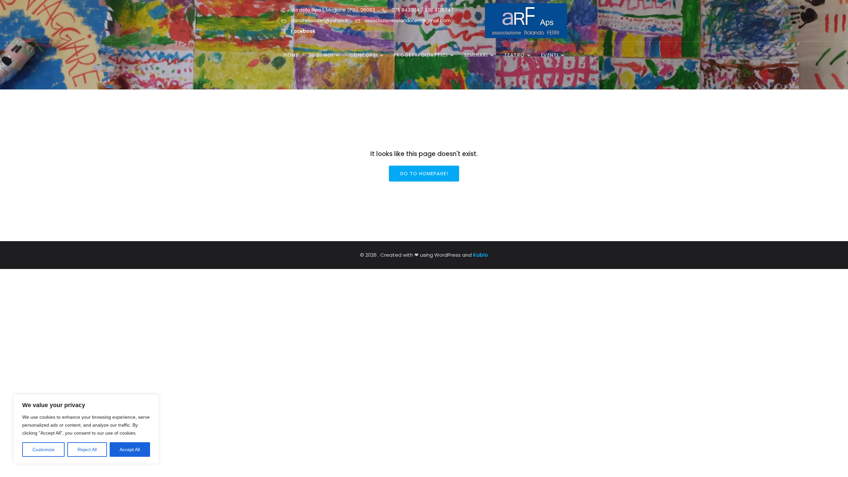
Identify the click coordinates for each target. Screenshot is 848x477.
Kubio (480, 254)
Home (291, 55)
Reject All (87, 449)
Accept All (130, 449)
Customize (43, 449)
